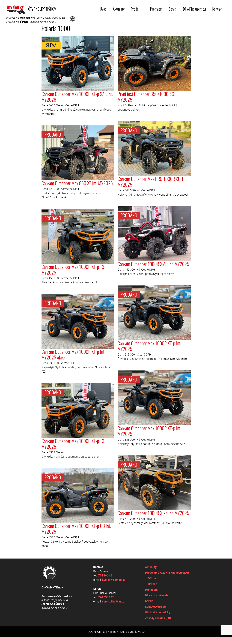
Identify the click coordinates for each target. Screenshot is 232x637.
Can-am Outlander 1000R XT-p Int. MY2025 (153, 513)
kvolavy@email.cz (113, 580)
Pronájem (156, 9)
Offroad (153, 578)
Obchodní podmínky (157, 612)
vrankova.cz (137, 632)
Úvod (103, 9)
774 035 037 (106, 597)
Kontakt (217, 9)
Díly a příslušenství (157, 595)
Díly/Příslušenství (194, 9)
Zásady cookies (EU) (158, 618)
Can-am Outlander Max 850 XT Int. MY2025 (77, 183)
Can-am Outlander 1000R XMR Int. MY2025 (153, 264)
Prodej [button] (135, 9)
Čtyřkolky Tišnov (42, 9)
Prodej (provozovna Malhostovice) (167, 572)
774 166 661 (106, 575)
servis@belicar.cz (113, 601)
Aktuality (119, 9)
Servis (173, 9)
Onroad (152, 584)
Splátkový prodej (156, 606)
